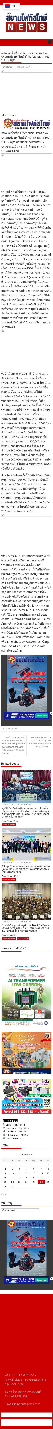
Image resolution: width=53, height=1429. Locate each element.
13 (34, 1173)
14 (41, 1173)
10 (12, 1173)
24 (12, 1181)
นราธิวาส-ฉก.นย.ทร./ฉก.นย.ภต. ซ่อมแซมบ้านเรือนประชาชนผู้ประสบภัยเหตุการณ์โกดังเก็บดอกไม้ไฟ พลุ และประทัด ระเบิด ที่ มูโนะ (13, 745)
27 (34, 1181)
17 (12, 1177)
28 (41, 1181)
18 (19, 1177)
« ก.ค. (4, 1194)
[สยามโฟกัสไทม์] (4, 41)
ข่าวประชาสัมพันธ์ (10, 728)
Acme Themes (28, 1424)
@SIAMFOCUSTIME (24, 67)
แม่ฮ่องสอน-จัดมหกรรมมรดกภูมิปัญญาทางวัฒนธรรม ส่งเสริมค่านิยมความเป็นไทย (39, 742)
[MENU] (50, 42)
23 (5, 1181)
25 (19, 1181)
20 (34, 1177)
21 (41, 1177)
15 (48, 1173)
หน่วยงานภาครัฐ (23, 939)
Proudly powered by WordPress (16, 1421)
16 (5, 1177)
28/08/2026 (8, 804)
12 (26, 1173)
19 (26, 1177)
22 (48, 1177)
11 (19, 1173)
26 (26, 1181)
